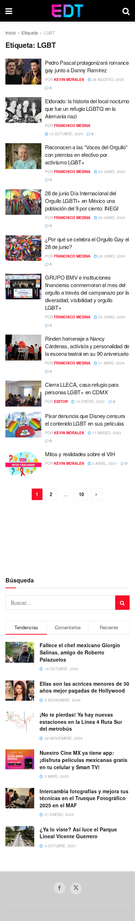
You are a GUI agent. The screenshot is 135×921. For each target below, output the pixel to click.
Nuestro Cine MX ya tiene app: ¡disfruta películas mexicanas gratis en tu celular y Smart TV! (83, 759)
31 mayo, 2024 (111, 363)
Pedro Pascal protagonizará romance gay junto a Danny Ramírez (87, 66)
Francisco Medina (72, 125)
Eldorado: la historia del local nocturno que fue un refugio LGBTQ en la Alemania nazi (87, 108)
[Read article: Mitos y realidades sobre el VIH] (23, 463)
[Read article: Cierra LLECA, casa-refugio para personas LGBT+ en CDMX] (23, 394)
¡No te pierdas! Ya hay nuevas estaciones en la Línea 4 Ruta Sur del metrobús (81, 721)
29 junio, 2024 (111, 171)
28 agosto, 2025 (107, 79)
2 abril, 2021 (104, 463)
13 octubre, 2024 (65, 133)
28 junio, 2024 (111, 217)
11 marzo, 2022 (106, 432)
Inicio (10, 33)
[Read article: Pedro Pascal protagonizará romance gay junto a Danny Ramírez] (23, 72)
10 (81, 494)
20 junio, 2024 (111, 316)
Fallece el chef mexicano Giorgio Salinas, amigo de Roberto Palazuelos (80, 652)
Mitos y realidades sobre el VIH (80, 454)
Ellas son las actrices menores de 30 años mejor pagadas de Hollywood (84, 687)
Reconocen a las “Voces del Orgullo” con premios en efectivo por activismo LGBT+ (86, 154)
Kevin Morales (69, 79)
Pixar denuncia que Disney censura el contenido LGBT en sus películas (85, 419)
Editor (61, 401)
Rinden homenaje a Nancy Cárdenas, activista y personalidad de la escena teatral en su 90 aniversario (87, 346)
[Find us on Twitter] (76, 888)
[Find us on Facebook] (59, 888)
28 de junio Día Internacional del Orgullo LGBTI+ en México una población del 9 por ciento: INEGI (81, 200)
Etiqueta (30, 33)
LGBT (49, 33)
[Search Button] (126, 11)
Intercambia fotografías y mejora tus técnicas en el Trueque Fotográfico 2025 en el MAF (84, 798)
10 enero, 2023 (90, 401)
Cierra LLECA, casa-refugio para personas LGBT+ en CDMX (81, 388)
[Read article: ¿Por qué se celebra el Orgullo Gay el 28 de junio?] (23, 248)
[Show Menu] (8, 11)
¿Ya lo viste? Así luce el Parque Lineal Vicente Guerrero (78, 833)
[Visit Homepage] (67, 10)
